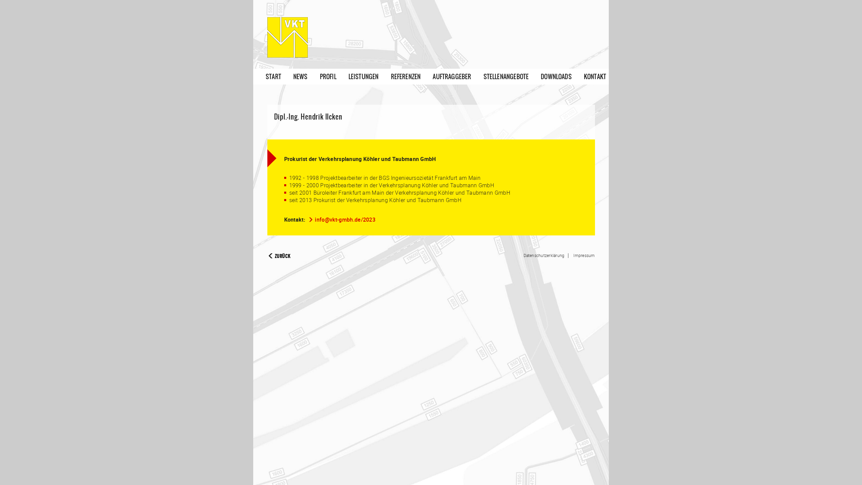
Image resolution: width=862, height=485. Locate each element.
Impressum (584, 255)
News (300, 76)
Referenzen (406, 76)
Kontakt (595, 76)
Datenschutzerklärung (544, 255)
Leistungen (364, 76)
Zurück (283, 256)
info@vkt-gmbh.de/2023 (345, 219)
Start (273, 76)
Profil (328, 76)
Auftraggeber (452, 76)
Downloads (556, 76)
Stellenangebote (506, 76)
